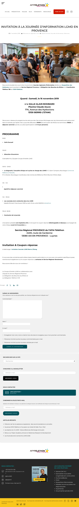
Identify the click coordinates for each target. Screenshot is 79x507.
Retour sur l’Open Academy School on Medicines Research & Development (28, 433)
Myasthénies (60, 488)
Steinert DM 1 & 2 (61, 471)
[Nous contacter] (67, 12)
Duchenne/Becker (61, 478)
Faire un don (59, 11)
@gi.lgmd (8, 479)
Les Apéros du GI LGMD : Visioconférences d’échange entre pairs (24, 430)
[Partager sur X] (10, 285)
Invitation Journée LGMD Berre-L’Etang (24, 249)
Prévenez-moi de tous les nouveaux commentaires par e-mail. (23, 339)
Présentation (15, 11)
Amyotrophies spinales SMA (64, 491)
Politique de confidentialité (35, 500)
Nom (4, 321)
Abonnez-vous (11, 413)
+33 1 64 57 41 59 (10, 469)
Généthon (48, 203)
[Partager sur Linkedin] (14, 285)
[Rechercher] (74, 361)
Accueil (7, 11)
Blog (30, 11)
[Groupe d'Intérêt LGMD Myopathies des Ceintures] (39, 5)
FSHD (57, 480)
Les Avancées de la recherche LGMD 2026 (17, 436)
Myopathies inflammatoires (64, 482)
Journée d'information (57, 33)
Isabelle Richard (45, 33)
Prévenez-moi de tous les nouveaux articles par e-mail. (21, 342)
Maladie (24, 11)
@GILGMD (8, 476)
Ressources (47, 11)
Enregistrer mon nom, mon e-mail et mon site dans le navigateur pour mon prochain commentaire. (35, 335)
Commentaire (7, 299)
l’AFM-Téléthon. (17, 89)
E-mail (5, 328)
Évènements (38, 11)
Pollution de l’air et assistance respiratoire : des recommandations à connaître (28, 424)
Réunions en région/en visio (31, 33)
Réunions (67, 33)
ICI (20, 483)
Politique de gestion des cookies (53, 500)
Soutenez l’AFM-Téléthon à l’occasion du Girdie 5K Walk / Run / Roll (25, 427)
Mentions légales (21, 500)
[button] (17, 285)
